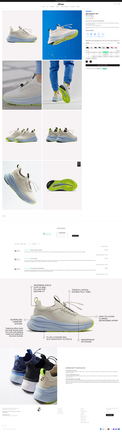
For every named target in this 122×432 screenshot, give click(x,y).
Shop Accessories (61, 412)
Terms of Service (83, 420)
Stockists (78, 6)
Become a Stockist (84, 416)
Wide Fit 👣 (52, 6)
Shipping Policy (83, 417)
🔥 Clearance (72, 6)
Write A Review (75, 235)
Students (57, 6)
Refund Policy (83, 419)
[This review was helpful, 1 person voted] (105, 274)
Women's (87, 42)
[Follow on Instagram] (5, 425)
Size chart (118, 50)
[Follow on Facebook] (2, 425)
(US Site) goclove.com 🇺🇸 (85, 422)
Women (43, 6)
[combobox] (27, 244)
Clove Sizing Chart (84, 411)
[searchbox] (17, 244)
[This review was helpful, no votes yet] (105, 254)
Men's (118, 42)
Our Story (82, 408)
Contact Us (82, 409)
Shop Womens (60, 409)
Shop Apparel (60, 411)
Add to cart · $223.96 (103, 65)
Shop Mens (59, 408)
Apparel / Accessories (64, 6)
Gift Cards (82, 412)
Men (47, 6)
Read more (55, 261)
